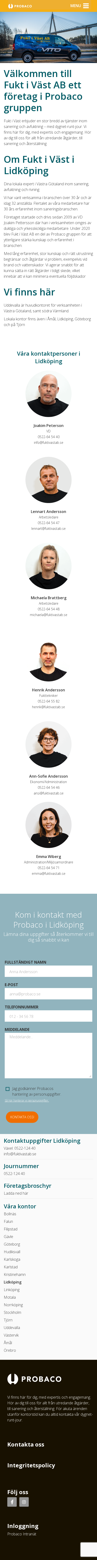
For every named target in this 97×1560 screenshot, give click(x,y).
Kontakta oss (25, 1444)
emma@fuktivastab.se (48, 873)
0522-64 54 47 (49, 523)
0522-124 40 (25, 1148)
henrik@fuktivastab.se (48, 707)
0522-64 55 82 (49, 701)
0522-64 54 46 (49, 787)
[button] (75, 5)
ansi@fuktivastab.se (49, 793)
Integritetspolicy (31, 1465)
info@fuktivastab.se (48, 442)
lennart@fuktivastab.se (48, 528)
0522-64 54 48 (49, 609)
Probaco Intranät (21, 1534)
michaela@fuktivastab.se (48, 614)
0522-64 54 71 (49, 868)
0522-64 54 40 (49, 437)
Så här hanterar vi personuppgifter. (27, 1100)
